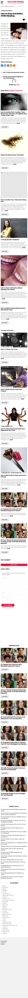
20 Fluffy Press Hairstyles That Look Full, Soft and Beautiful (13, 769)
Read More (4, 127)
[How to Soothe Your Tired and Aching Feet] (14, 185)
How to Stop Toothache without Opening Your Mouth (11, 288)
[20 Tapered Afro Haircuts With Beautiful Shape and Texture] (14, 499)
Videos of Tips (5, 931)
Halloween (4, 908)
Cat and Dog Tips (6, 893)
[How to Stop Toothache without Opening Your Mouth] (14, 270)
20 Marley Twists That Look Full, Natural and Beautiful (14, 846)
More (18, 123)
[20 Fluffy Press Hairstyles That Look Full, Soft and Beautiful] (14, 758)
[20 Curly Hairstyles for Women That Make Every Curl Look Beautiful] (14, 707)
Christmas (4, 897)
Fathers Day (5, 901)
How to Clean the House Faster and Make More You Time (13, 429)
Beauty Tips (5, 887)
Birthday (4, 889)
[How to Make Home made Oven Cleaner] (14, 377)
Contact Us (3, 942)
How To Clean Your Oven (9, 349)
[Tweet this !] (5, 65)
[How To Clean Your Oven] (14, 340)
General (4, 906)
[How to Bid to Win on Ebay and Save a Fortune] (14, 460)
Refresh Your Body (16, 91)
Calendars (4, 890)
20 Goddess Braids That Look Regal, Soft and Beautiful (13, 794)
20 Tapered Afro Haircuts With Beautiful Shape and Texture (11, 510)
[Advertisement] (14, 628)
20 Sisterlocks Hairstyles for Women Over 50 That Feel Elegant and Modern (14, 743)
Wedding (4, 933)
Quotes (4, 920)
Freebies (4, 903)
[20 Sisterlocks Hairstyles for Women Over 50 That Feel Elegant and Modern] (14, 733)
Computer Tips (5, 472)
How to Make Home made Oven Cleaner (11, 390)
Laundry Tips (5, 912)
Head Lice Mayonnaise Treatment (12, 155)
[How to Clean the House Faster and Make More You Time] (14, 417)
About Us (3, 944)
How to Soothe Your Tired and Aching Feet (13, 200)
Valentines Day (5, 930)
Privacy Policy (4, 941)
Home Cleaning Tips (6, 346)
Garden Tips (5, 904)
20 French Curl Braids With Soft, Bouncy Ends (12, 859)
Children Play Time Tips (7, 895)
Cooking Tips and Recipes (8, 900)
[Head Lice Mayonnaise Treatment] (14, 142)
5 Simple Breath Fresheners (10, 240)
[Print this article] (11, 65)
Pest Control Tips (6, 917)
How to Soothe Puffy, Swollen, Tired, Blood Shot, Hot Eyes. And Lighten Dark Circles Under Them (14, 113)
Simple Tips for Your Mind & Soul (10, 925)
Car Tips (4, 892)
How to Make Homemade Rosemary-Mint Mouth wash (13, 309)
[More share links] (14, 65)
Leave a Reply (14, 564)
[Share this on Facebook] (2, 65)
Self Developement (6, 923)
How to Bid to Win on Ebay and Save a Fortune (14, 476)
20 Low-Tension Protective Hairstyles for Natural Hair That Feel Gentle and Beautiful (13, 541)
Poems (4, 919)
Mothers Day (5, 915)
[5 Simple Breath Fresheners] (14, 228)
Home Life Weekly (15, 1)
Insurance (4, 911)
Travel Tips (5, 928)
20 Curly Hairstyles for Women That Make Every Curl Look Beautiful (13, 718)
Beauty (3, 506)
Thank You (4, 926)
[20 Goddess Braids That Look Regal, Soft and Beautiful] (14, 784)
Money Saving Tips (16, 472)
